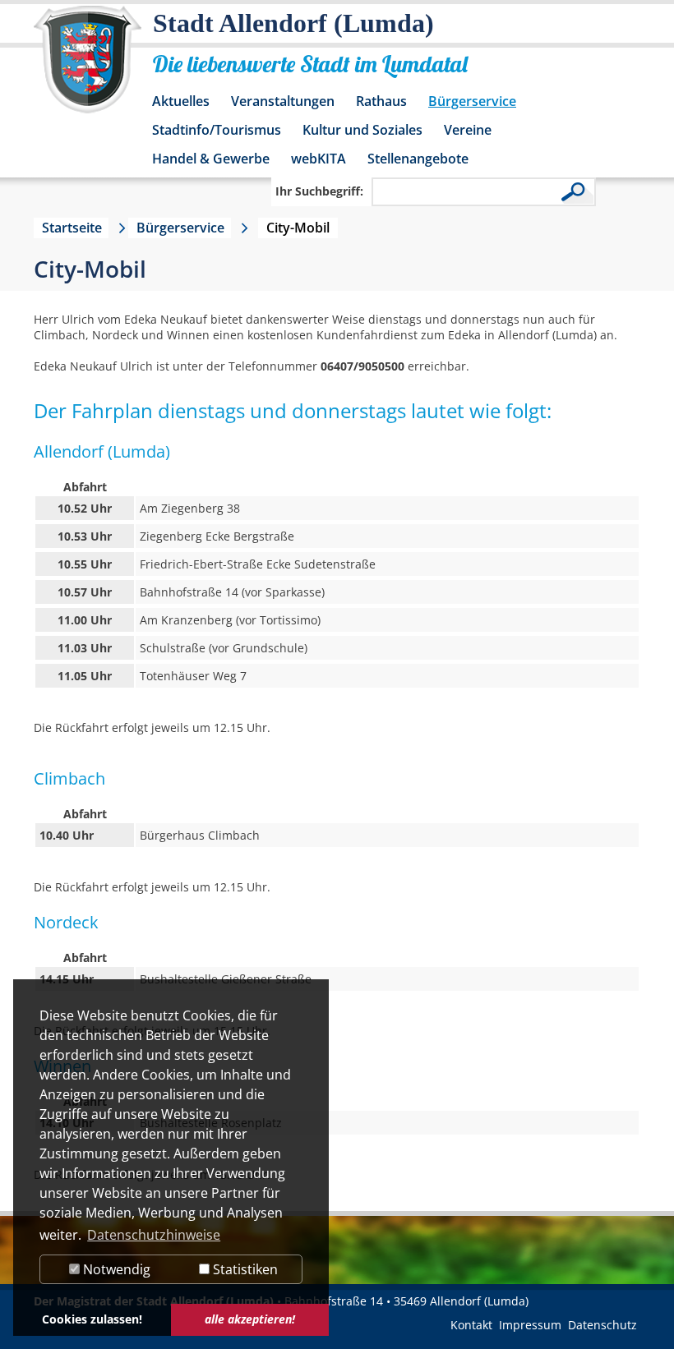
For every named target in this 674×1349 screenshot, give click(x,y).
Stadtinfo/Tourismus (216, 130)
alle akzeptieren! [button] (250, 1319)
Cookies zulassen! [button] (92, 1319)
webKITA (318, 159)
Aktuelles (181, 101)
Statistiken (244, 1269)
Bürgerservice (472, 101)
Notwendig (115, 1269)
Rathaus (381, 101)
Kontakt (471, 1325)
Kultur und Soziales (362, 130)
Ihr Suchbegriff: (319, 191)
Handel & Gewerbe (211, 159)
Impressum (530, 1325)
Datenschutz (602, 1325)
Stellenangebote (418, 159)
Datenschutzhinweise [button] (153, 1235)
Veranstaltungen (283, 101)
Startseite (72, 228)
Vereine (468, 130)
